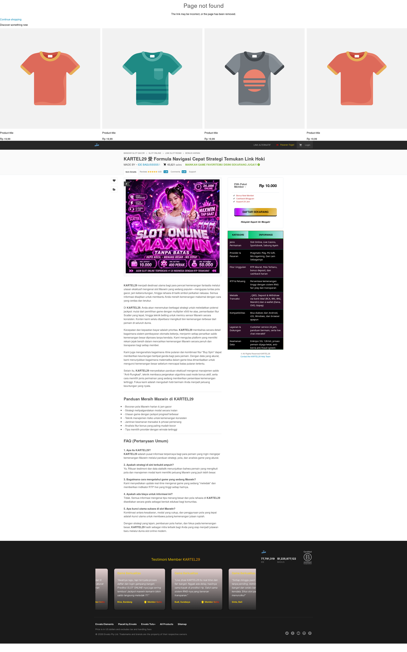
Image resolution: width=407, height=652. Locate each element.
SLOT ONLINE (155, 153)
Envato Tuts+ (148, 624)
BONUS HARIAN (192, 153)
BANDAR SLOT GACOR (134, 153)
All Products (166, 624)
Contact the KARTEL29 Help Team (255, 356)
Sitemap (182, 624)
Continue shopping (10, 19)
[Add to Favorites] (114, 180)
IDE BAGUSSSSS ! (149, 164)
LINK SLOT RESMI (173, 153)
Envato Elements (104, 624)
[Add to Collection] (114, 189)
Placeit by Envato (127, 624)
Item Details (131, 171)
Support (192, 171)
